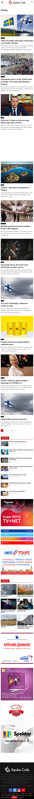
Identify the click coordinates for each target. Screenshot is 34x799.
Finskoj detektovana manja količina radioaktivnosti (15, 343)
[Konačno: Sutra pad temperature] (4, 443)
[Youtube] (23, 790)
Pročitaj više (21, 797)
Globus (2, 117)
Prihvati (14, 797)
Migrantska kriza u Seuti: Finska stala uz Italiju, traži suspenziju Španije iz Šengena (16, 81)
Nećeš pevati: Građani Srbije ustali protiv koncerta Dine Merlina (8, 611)
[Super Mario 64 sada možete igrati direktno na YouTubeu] (4, 460)
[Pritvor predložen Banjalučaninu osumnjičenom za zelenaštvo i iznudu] (25, 620)
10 (12, 430)
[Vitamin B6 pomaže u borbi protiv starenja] (4, 485)
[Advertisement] (17, 146)
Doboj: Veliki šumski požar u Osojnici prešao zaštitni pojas (25, 595)
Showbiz (2, 378)
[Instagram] (19, 790)
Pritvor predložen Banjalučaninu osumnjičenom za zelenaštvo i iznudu (25, 627)
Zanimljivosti (3, 223)
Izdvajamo (2, 38)
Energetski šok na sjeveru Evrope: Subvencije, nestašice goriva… (14, 265)
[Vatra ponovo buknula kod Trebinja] (9, 620)
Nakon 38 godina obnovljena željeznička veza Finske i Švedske (17, 41)
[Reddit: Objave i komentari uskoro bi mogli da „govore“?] (4, 451)
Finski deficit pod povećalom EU (14, 419)
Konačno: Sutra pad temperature (17, 441)
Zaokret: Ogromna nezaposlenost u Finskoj (15, 188)
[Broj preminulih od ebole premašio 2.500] (25, 604)
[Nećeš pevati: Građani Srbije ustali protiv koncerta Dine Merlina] (9, 604)
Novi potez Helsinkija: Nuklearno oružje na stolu (14, 304)
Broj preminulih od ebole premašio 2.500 (23, 610)
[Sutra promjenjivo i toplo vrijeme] (4, 476)
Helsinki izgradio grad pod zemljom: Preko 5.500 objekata (16, 227)
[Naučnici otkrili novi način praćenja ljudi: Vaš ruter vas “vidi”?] (4, 468)
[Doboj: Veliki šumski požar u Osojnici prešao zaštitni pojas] (25, 589)
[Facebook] (10, 790)
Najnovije (5, 438)
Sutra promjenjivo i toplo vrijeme (17, 474)
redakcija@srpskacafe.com (26, 785)
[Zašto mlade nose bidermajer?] (4, 493)
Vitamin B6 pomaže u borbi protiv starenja (20, 483)
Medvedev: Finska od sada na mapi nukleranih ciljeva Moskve (15, 121)
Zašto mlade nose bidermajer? (17, 491)
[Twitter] (15, 790)
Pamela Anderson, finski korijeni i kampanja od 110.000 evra (14, 381)
